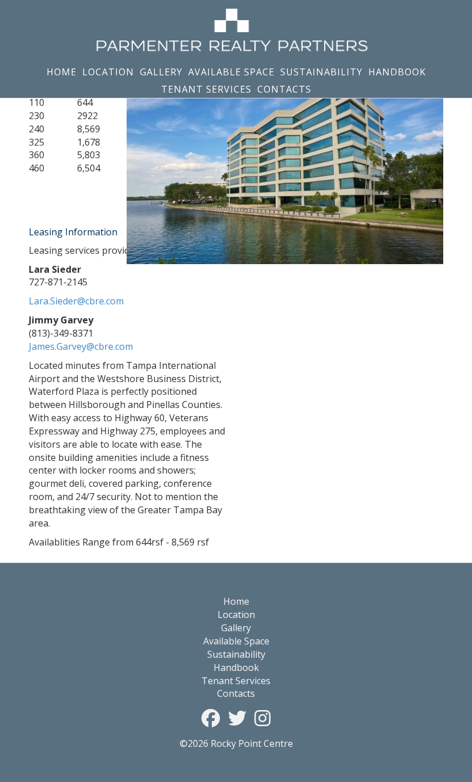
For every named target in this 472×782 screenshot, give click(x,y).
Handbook (397, 72)
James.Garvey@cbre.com (81, 346)
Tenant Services (206, 89)
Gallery (161, 72)
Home (62, 72)
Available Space (231, 72)
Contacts (284, 89)
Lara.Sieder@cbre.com (76, 301)
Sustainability (321, 72)
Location (108, 72)
